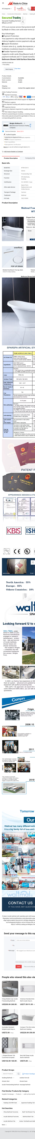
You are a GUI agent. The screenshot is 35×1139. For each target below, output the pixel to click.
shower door (6, 1081)
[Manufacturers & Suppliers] (17, 3)
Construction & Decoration (14, 14)
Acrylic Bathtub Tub (9, 1121)
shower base (23, 1081)
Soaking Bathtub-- (7, 1078)
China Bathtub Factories (11, 1112)
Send (18, 966)
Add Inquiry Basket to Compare (13, 151)
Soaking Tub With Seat (10, 1103)
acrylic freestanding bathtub (10, 1084)
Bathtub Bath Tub (28, 1116)
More (3, 1125)
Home (3, 14)
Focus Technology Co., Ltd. (25, 1131)
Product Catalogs (29, 1074)
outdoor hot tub (24, 1078)
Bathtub (25, 14)
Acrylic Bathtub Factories (11, 1116)
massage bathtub (25, 1084)
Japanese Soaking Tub (28, 1103)
